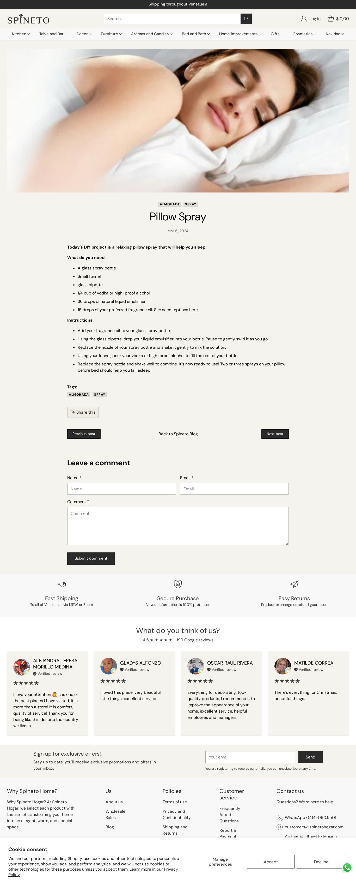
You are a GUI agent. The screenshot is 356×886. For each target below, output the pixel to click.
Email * (187, 477)
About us (114, 802)
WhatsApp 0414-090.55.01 (178, 4)
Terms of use (175, 802)
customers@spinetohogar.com (314, 827)
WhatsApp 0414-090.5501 (310, 817)
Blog (110, 827)
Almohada (170, 204)
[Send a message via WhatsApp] (347, 867)
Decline (321, 862)
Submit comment (91, 558)
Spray (190, 204)
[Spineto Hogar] (28, 19)
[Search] (246, 18)
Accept (271, 862)
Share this (85, 412)
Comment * (78, 501)
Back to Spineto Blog (178, 434)
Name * (74, 477)
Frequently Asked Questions (229, 815)
